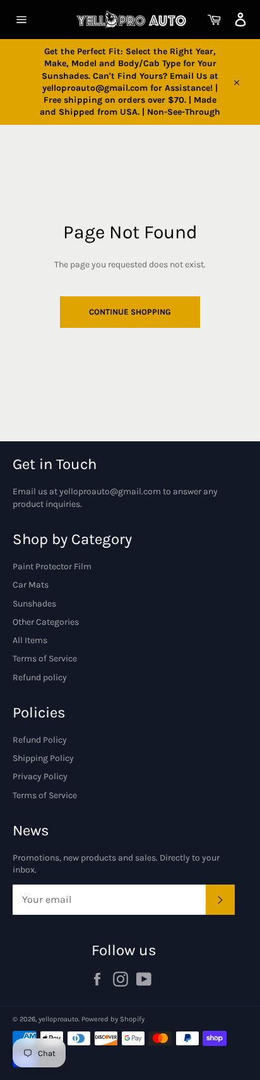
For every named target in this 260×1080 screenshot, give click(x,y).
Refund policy (40, 677)
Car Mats (31, 584)
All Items (30, 640)
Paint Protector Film (52, 566)
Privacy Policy (40, 776)
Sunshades (34, 603)
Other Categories (46, 622)
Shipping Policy (43, 758)
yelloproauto (58, 1019)
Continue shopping (130, 311)
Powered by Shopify (113, 1019)
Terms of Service (45, 658)
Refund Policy (40, 740)
